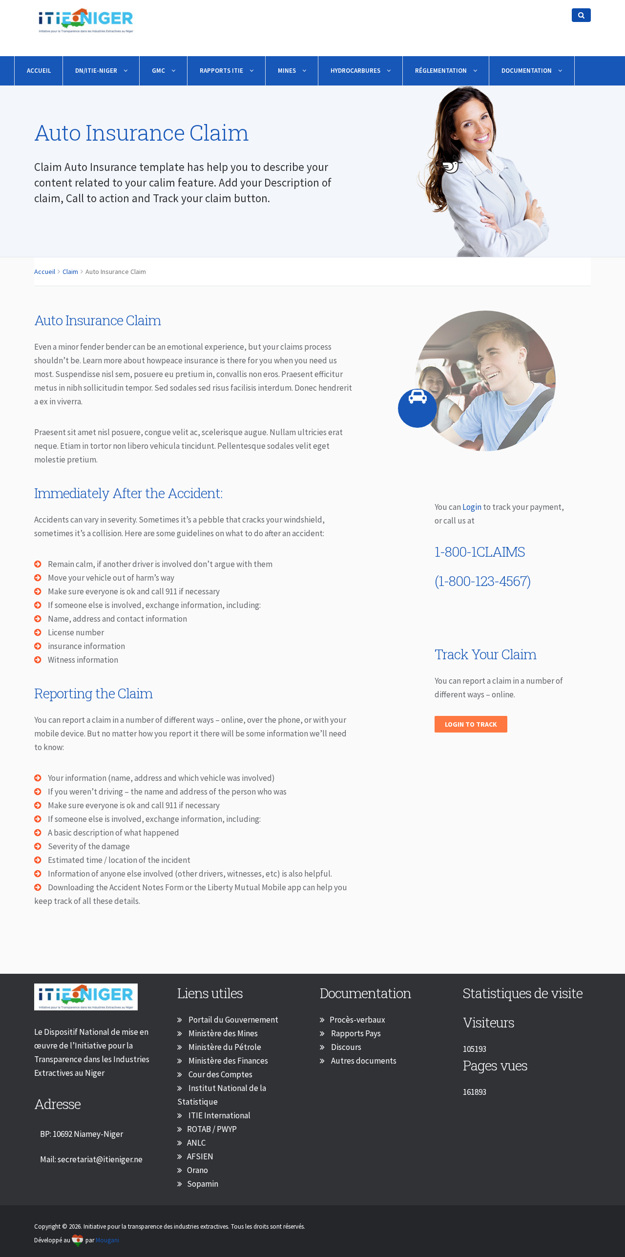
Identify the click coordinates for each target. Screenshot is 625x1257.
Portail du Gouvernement (232, 1019)
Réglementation (441, 70)
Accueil (39, 70)
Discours (345, 1047)
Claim (70, 271)
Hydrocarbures (356, 70)
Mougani (107, 1240)
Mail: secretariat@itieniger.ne (91, 1159)
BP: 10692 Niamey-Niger (81, 1134)
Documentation (527, 70)
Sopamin (202, 1183)
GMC (159, 70)
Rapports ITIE (222, 70)
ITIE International (218, 1115)
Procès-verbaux (357, 1019)
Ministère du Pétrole (224, 1047)
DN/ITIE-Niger (97, 70)
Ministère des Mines (222, 1033)
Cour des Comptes (219, 1074)
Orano (197, 1170)
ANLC (196, 1142)
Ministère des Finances (227, 1060)
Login (472, 507)
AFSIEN (200, 1156)
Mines (287, 70)
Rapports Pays (355, 1033)
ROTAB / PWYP (212, 1129)
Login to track (471, 724)
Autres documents (363, 1060)
